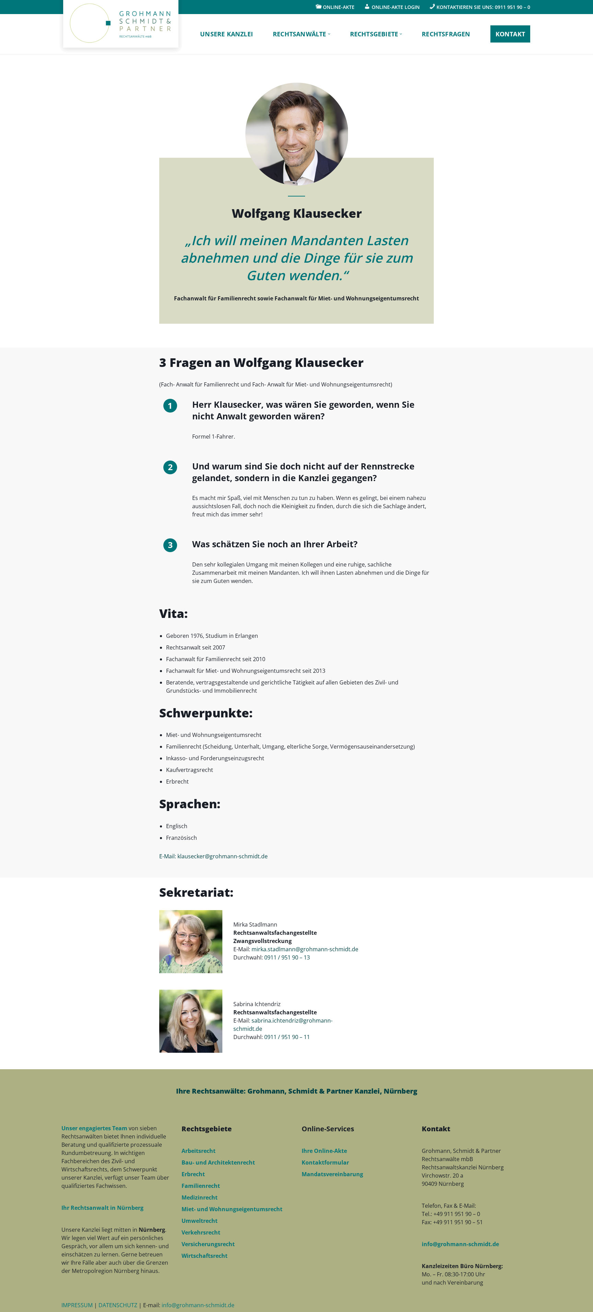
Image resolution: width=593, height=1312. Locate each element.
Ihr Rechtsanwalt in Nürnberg (102, 1208)
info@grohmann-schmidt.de (460, 1244)
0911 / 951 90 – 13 (287, 957)
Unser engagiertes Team (94, 1128)
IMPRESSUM (77, 1305)
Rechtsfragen (446, 34)
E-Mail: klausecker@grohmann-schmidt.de (213, 856)
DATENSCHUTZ (118, 1305)
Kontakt (510, 34)
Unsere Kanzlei (226, 34)
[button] (329, 34)
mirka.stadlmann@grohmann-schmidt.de (305, 949)
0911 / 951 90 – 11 (287, 1037)
